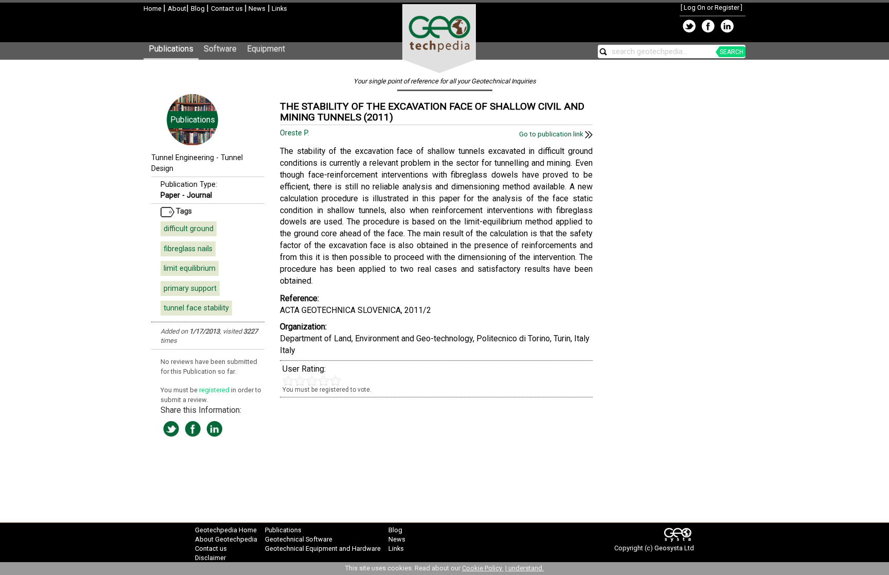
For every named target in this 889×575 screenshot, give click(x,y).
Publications (171, 49)
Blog (198, 8)
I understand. (524, 568)
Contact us (227, 8)
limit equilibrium (190, 268)
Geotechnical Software (298, 539)
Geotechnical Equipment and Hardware (323, 548)
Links (278, 8)
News (256, 8)
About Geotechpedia (226, 539)
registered (215, 390)
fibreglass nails (188, 249)
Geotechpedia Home (226, 530)
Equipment (266, 49)
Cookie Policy (483, 568)
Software (220, 49)
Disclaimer (210, 558)
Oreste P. (295, 133)
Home (153, 8)
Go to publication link (552, 134)
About (177, 8)
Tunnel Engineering (182, 157)
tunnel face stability (196, 308)
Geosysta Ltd (674, 548)
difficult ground (189, 228)
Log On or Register (711, 7)
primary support (190, 288)
